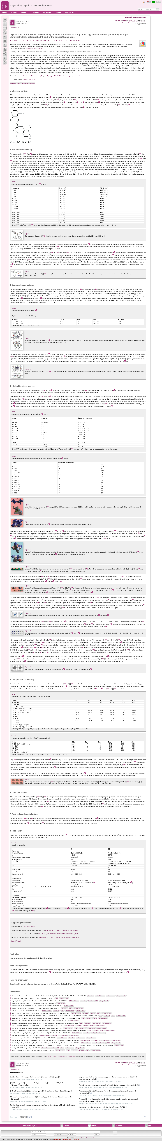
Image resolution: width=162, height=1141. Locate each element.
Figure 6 (27, 522)
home (4, 12)
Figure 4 (27, 369)
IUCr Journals (111, 996)
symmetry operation (98, 225)
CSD (100, 1015)
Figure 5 (27, 505)
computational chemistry (81, 76)
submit (58, 12)
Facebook (118, 1126)
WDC (159, 2)
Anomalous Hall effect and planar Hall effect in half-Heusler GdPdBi (102, 1107)
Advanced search (116, 1135)
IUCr (149, 2)
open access (69, 12)
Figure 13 (28, 779)
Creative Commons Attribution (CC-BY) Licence (61, 1056)
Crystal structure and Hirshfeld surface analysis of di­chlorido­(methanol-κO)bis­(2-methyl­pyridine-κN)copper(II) (43, 1106)
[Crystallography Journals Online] (144, 2)
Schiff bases (14, 797)
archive (14, 12)
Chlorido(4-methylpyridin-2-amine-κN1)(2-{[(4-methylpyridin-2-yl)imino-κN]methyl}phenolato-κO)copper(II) (41, 1098)
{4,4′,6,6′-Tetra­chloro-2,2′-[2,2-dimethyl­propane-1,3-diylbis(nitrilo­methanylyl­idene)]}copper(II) (41, 1091)
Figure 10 (28, 613)
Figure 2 (27, 271)
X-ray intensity (37, 972)
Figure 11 (28, 631)
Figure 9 (27, 586)
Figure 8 (27, 567)
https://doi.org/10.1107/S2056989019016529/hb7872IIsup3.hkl (59, 937)
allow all (57, 1139)
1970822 (32, 79)
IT (154, 2)
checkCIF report (16, 941)
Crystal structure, (18, 34)
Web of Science (100, 996)
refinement (40, 835)
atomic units (44, 554)
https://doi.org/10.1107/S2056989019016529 (133, 22)
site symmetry (105, 57)
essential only (66, 1139)
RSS (149, 1126)
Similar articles (15, 83)
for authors (35, 12)
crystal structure (23, 76)
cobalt (46, 76)
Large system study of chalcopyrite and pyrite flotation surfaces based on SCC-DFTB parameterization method (108, 1078)
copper (51, 76)
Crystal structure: (16, 930)
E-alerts (66, 1126)
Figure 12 (28, 667)
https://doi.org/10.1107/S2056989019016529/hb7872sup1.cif (64, 930)
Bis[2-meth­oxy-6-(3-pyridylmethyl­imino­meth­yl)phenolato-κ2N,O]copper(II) (35, 1077)
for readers (47, 12)
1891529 (25, 79)
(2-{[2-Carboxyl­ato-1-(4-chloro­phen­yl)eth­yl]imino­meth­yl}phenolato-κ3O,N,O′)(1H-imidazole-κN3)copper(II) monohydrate (40, 1084)
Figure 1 (27, 234)
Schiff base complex (36, 76)
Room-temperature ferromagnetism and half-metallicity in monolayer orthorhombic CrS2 (109, 1085)
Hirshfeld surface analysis (63, 76)
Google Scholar (121, 996)
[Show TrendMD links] (145, 1117)
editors (24, 12)
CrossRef (90, 996)
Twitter (93, 1126)
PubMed (90, 1001)
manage (76, 1139)
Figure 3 (27, 338)
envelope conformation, (98, 255)
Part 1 (125, 20)
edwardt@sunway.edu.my (34, 48)
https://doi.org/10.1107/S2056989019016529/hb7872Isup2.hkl (58, 934)
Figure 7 (27, 550)
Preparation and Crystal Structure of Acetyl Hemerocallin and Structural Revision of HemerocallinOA (107, 1092)
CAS (56, 998)
